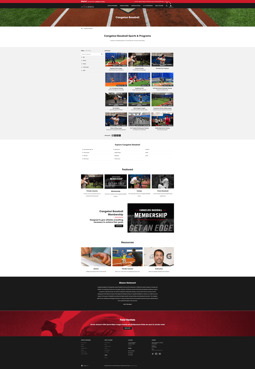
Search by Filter (83, 342)
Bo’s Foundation (107, 350)
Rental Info (127, 328)
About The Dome (159, 5)
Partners (106, 348)
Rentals (146, 152)
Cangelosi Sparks (124, 5)
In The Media (107, 351)
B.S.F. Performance (148, 5)
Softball (82, 350)
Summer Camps (83, 351)
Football (82, 344)
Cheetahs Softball (136, 5)
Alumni (146, 155)
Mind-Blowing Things (133, 365)
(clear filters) (88, 50)
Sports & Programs (112, 5)
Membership (116, 155)
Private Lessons (117, 158)
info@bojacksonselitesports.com (157, 350)
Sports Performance (84, 353)
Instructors (147, 149)
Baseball (82, 346)
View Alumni (119, 224)
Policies (106, 357)
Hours (106, 344)
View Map (129, 345)
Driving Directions (107, 346)
